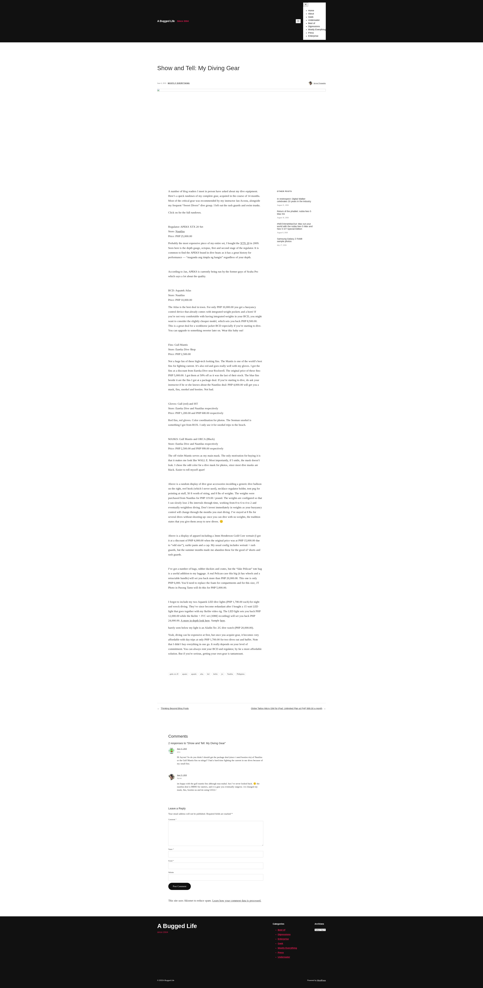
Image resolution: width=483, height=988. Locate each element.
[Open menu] (298, 21)
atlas (201, 674)
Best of (281, 930)
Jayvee (179, 778)
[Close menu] (305, 5)
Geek (280, 943)
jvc (222, 674)
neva (178, 752)
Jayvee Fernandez (320, 83)
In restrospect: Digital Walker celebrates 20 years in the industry (294, 200)
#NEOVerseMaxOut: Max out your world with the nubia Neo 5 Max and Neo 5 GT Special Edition (295, 226)
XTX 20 (244, 243)
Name (171, 849)
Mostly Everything (179, 83)
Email (171, 861)
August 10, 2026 (283, 218)
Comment (172, 819)
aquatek (193, 674)
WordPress (321, 980)
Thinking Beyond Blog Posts (175, 708)
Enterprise (283, 939)
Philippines (241, 674)
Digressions (284, 934)
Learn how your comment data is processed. (236, 900)
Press (281, 952)
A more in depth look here (195, 620)
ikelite (215, 674)
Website (171, 872)
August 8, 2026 (282, 233)
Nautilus (180, 231)
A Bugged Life (166, 21)
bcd (208, 674)
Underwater (284, 957)
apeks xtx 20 (174, 674)
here (222, 620)
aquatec (184, 674)
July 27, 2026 (282, 245)
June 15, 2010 (182, 749)
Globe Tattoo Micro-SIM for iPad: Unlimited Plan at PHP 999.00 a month (286, 708)
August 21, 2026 (283, 205)
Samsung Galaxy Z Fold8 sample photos (289, 240)
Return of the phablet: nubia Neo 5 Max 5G (294, 212)
